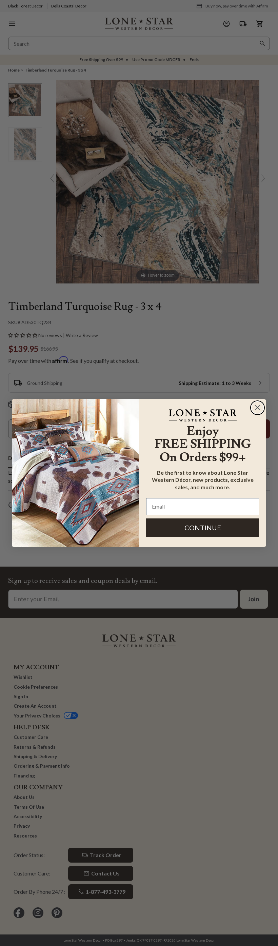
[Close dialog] (257, 408)
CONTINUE (202, 528)
